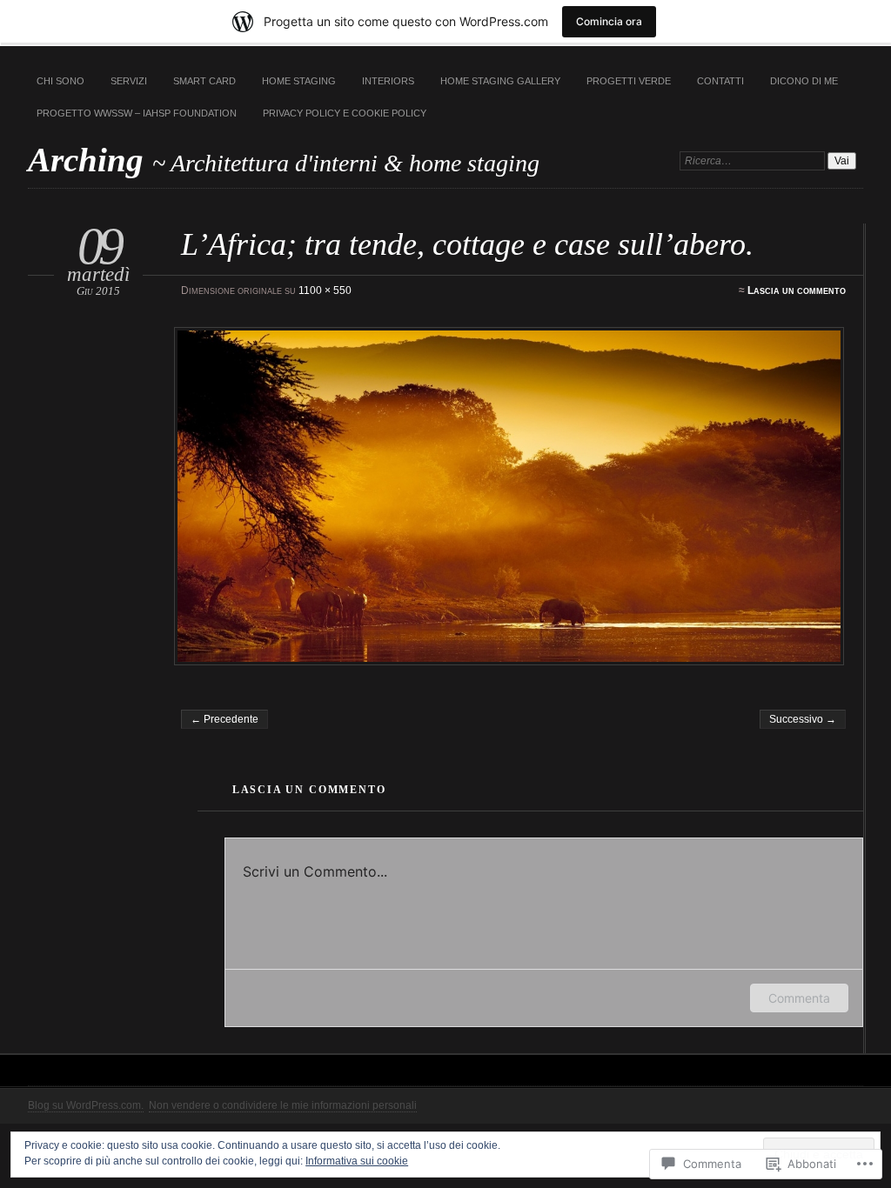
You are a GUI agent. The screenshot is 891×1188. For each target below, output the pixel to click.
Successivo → (802, 719)
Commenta (799, 998)
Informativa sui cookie (356, 1161)
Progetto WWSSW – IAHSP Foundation (137, 113)
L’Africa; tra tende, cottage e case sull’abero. (467, 244)
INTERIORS (388, 81)
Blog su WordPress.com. (86, 1105)
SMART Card (204, 81)
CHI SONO (60, 81)
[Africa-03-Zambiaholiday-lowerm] (512, 496)
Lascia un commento (796, 290)
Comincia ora (609, 21)
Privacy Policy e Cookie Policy (344, 113)
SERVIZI (129, 81)
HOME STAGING (299, 81)
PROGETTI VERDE (628, 81)
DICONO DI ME (804, 81)
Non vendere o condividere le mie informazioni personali (283, 1105)
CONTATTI (720, 81)
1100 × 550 (325, 290)
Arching (90, 159)
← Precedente (224, 719)
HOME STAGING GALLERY (500, 81)
